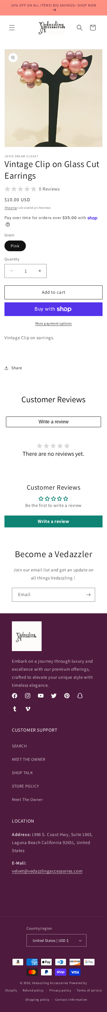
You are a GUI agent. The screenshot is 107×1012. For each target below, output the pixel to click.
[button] (11, 27)
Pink (15, 246)
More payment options (53, 323)
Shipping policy (37, 999)
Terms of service (89, 990)
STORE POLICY (25, 786)
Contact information (71, 999)
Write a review (54, 421)
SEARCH (19, 746)
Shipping (10, 208)
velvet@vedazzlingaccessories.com (47, 871)
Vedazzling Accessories (50, 983)
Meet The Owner (27, 799)
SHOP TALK (22, 772)
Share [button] (16, 367)
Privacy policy (60, 990)
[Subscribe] (88, 595)
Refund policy (33, 990)
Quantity (11, 259)
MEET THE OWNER (28, 759)
